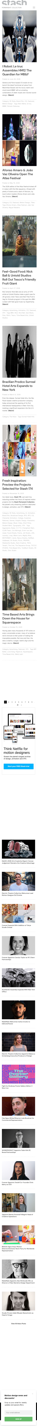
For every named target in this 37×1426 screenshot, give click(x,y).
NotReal (31, 538)
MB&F (4, 106)
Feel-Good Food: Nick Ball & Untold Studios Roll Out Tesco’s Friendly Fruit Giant (19, 277)
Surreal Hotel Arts (28, 417)
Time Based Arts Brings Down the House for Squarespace (18, 618)
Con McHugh (16, 530)
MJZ (16, 313)
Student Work (7, 525)
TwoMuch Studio (27, 548)
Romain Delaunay (13, 106)
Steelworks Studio (8, 543)
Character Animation (9, 518)
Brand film (20, 101)
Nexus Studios (22, 538)
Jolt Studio (26, 533)
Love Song (11, 652)
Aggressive (6, 528)
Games (11, 520)
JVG (32, 533)
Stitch (8, 315)
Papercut (19, 652)
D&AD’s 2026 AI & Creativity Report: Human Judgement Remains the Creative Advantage (18, 862)
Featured (31, 101)
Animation (21, 310)
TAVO (29, 543)
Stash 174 (17, 497)
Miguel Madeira (14, 207)
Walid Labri (19, 654)
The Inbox (12, 417)
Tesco (13, 315)
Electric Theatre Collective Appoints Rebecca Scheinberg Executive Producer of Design (18, 1055)
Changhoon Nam (28, 528)
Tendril (4, 545)
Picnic (20, 540)
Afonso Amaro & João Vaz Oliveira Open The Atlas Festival (17, 174)
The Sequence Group (22, 545)
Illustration (31, 520)
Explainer (27, 518)
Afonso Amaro (11, 205)
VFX (3, 313)
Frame (19, 533)
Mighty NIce (27, 535)
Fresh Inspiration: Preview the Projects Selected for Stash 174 (17, 485)
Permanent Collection (11, 8)
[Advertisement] (18, 681)
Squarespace (27, 652)
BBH (12, 313)
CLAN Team (6, 530)
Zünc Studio (12, 550)
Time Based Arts (22, 315)
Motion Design (7, 104)
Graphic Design (20, 520)
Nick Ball (22, 313)
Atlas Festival (22, 205)
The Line (11, 545)
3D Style (12, 101)
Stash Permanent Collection (24, 502)
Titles (33, 202)
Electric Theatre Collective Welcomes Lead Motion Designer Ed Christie (17, 894)
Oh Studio (13, 540)
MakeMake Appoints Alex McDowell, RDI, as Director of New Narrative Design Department (18, 1282)
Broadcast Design (17, 515)
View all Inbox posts (18, 1324)
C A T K (18, 528)
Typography (17, 525)
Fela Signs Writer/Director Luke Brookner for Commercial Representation (18, 1119)
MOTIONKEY (6, 538)
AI (26, 513)
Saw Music (29, 313)
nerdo (14, 538)
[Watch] (11, 95)
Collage (20, 518)
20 (17, 705)
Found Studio (12, 533)
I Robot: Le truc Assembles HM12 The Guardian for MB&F (17, 70)
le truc (29, 104)
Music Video (17, 523)
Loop (11, 535)
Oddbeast (5, 540)
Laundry (5, 535)
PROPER (26, 540)
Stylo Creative (21, 543)
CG (26, 101)
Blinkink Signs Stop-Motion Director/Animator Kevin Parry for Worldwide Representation (18, 1249)
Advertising (13, 310)
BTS (25, 515)
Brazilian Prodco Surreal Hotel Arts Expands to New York (18, 386)
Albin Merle (22, 104)
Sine (3, 315)
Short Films (27, 523)
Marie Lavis (17, 535)
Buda (13, 528)
